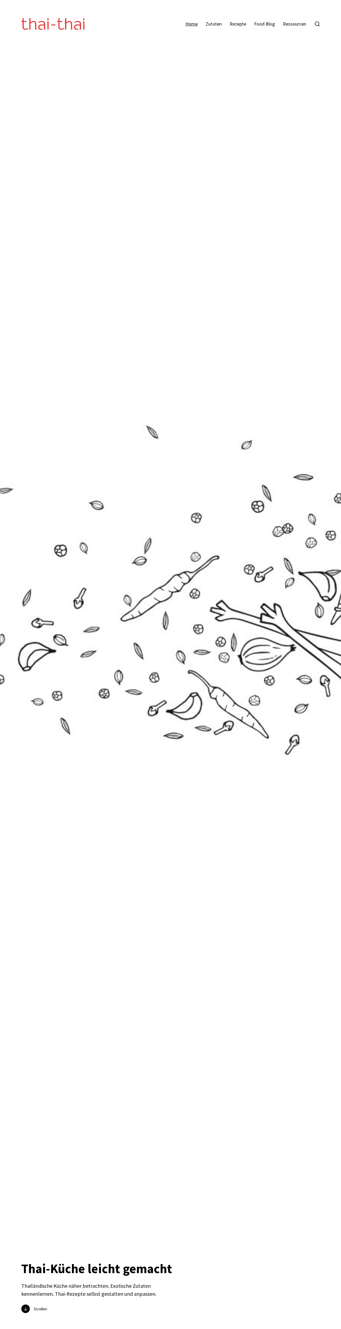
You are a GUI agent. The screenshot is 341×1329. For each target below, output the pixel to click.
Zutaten (214, 24)
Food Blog (264, 24)
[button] (317, 24)
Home (191, 24)
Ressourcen (294, 24)
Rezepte (238, 24)
